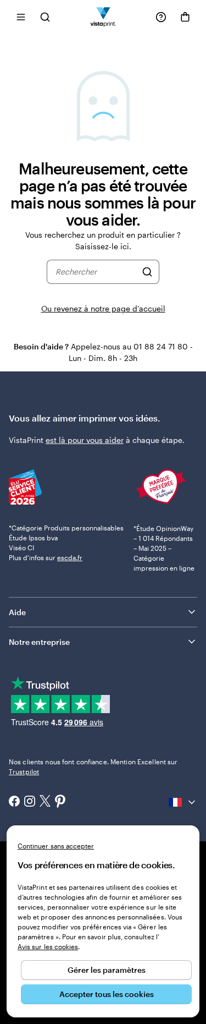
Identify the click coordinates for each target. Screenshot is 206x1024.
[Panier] (185, 17)
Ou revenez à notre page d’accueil (103, 308)
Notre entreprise (39, 642)
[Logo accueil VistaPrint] (103, 17)
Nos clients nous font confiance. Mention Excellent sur (93, 766)
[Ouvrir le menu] (21, 17)
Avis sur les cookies (48, 946)
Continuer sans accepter (56, 846)
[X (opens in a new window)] (45, 802)
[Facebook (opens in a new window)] (14, 802)
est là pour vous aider (85, 440)
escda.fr (69, 557)
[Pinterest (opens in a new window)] (60, 802)
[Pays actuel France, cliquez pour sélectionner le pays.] (183, 802)
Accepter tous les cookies (106, 994)
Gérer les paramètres (107, 969)
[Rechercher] (147, 272)
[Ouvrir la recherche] (45, 16)
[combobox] (96, 271)
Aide (17, 612)
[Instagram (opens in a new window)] (29, 802)
